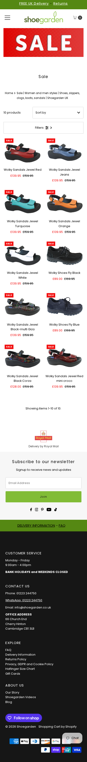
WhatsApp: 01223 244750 (23, 600)
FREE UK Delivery (34, 3)
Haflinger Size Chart (20, 669)
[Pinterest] (42, 509)
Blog (8, 702)
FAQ (62, 525)
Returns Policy (15, 659)
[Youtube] (49, 509)
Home (9, 93)
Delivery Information (20, 655)
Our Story (12, 692)
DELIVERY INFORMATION (36, 525)
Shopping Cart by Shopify (58, 727)
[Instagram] (36, 509)
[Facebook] (31, 509)
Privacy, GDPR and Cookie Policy (29, 664)
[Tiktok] (55, 509)
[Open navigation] (7, 17)
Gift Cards (12, 674)
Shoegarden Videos (20, 697)
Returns (60, 3)
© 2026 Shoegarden (20, 727)
